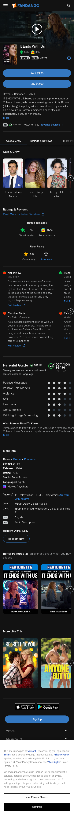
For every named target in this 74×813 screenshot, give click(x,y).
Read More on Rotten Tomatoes (21, 214)
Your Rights (54, 762)
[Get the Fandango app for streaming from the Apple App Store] (25, 707)
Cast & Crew (13, 140)
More (6, 117)
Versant (32, 751)
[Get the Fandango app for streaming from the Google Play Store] (48, 707)
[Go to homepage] (26, 6)
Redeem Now (16, 538)
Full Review (14, 305)
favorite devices (50, 124)
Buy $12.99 (37, 84)
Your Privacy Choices (37, 797)
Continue (37, 806)
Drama (17, 459)
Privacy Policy (61, 754)
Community (28, 259)
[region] (37, 776)
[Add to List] (69, 58)
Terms (7, 754)
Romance (29, 459)
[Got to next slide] (70, 178)
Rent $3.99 (37, 73)
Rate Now (46, 259)
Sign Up (37, 719)
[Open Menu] (5, 5)
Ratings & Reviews (41, 140)
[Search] (68, 6)
